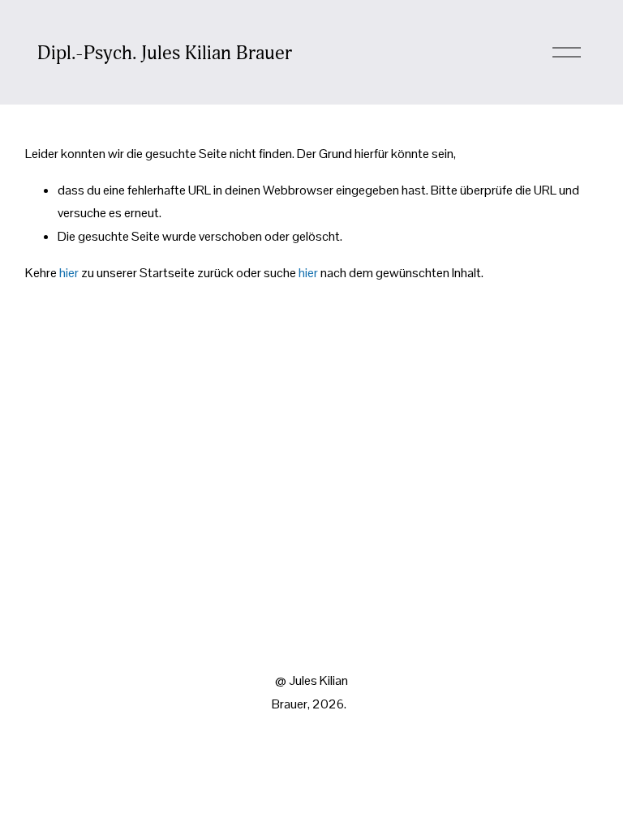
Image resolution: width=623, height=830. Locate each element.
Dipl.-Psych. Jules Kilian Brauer (164, 53)
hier (69, 272)
